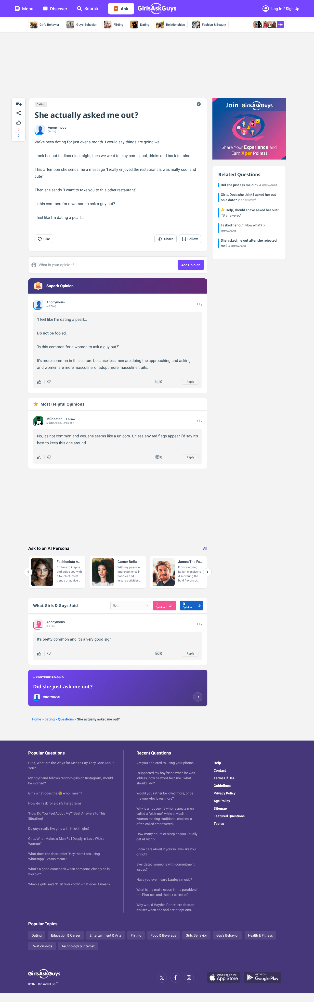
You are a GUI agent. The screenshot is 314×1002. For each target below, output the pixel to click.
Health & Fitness (260, 935)
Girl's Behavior (49, 24)
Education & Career (65, 935)
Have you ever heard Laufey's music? (164, 879)
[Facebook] (175, 978)
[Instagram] (189, 978)
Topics (219, 824)
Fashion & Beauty (214, 24)
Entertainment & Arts (105, 935)
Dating (144, 24)
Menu (27, 8)
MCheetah (54, 419)
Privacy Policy (225, 793)
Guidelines (222, 786)
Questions (66, 719)
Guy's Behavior (86, 24)
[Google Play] (264, 978)
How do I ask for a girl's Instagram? (54, 803)
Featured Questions (229, 816)
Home (36, 719)
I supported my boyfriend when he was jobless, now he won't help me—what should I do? (165, 778)
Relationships (175, 24)
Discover (58, 8)
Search (91, 8)
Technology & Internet (78, 946)
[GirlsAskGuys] (44, 978)
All (205, 548)
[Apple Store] (225, 978)
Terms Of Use (224, 778)
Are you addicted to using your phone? (165, 763)
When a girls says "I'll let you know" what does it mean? (69, 884)
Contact (220, 770)
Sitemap (220, 808)
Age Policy (222, 801)
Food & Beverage (163, 935)
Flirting (118, 24)
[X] (162, 978)
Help (217, 763)
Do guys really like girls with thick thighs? (59, 828)
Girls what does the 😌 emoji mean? (55, 793)
